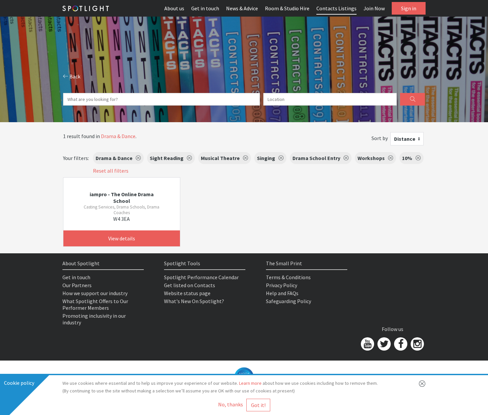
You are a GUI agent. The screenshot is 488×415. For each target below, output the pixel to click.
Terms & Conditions (288, 277)
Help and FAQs (282, 293)
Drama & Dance (118, 136)
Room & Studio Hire (287, 8)
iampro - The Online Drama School (122, 197)
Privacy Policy (281, 285)
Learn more (250, 383)
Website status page (187, 293)
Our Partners (77, 285)
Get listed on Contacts (189, 285)
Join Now (374, 8)
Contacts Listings (336, 8)
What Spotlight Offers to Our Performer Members (95, 304)
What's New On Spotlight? (194, 301)
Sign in (408, 8)
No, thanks (230, 404)
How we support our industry (94, 293)
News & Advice (242, 8)
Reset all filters (110, 170)
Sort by (379, 138)
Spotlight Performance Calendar (201, 277)
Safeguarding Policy (288, 301)
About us (174, 8)
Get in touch (205, 8)
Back (74, 76)
